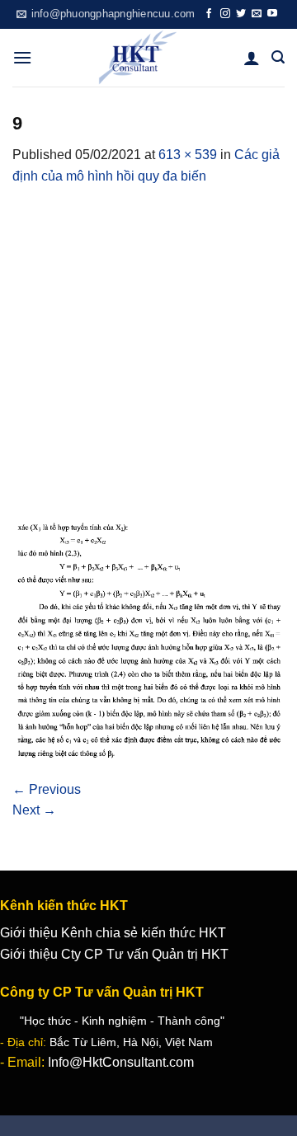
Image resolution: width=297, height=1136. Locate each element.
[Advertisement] (148, 343)
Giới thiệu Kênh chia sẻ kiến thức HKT (113, 933)
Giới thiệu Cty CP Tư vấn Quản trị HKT (114, 954)
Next (34, 810)
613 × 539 (187, 155)
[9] (148, 638)
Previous (46, 789)
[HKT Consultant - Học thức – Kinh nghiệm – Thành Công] (138, 58)
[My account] (251, 58)
